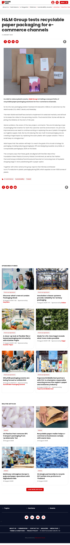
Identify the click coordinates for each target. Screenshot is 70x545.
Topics (6, 508)
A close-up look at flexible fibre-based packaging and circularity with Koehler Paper (17, 338)
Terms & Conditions (17, 531)
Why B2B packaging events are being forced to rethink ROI (16, 379)
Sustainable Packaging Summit (14, 384)
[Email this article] (17, 41)
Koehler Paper (8, 345)
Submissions (14, 7)
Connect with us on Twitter (26, 517)
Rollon (64, 303)
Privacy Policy (32, 531)
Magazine (44, 528)
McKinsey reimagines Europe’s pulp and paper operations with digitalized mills (16, 476)
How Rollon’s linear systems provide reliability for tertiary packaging (49, 298)
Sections (31, 508)
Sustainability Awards (45, 7)
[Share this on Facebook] (5, 41)
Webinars (33, 7)
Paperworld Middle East (45, 389)
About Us (6, 7)
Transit (28, 179)
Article (6, 430)
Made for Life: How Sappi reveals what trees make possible (51, 337)
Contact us (34, 528)
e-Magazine (24, 7)
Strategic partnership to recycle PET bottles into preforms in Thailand (51, 476)
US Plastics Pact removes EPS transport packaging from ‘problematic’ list (15, 436)
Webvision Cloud (40, 538)
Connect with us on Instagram (43, 517)
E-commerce (8, 179)
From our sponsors (9, 292)
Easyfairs (6, 302)
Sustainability (19, 179)
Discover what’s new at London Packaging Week (16, 297)
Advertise (56, 7)
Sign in (40, 38)
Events (52, 508)
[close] (50, 40)
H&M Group (33, 99)
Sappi (63, 341)
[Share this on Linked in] (13, 41)
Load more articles (35, 489)
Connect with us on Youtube (38, 517)
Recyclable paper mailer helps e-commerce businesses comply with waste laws (51, 436)
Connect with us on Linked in (32, 517)
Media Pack (54, 528)
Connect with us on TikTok (35, 521)
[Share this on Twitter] (9, 41)
